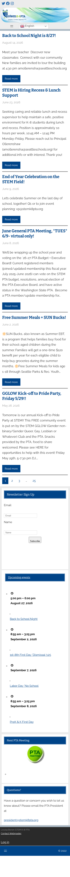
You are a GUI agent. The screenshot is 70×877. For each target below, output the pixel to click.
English (29, 25)
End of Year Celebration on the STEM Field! (30, 179)
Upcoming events (19, 577)
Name (8, 522)
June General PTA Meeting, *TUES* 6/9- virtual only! (34, 233)
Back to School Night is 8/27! (29, 35)
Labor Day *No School (24, 685)
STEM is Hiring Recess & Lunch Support (31, 93)
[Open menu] (11, 26)
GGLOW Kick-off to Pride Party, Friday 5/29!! (31, 396)
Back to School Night (24, 619)
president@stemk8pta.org (21, 820)
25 (34, 480)
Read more (11, 78)
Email (7, 505)
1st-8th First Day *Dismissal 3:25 (30, 655)
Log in (5, 842)
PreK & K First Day (22, 722)
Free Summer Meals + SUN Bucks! (34, 317)
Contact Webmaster (11, 833)
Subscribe (35, 541)
